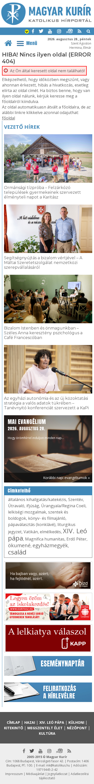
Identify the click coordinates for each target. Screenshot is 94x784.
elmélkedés (50, 531)
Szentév (75, 499)
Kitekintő (13, 728)
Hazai (29, 722)
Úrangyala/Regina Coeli (63, 505)
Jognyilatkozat (57, 774)
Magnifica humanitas (44, 539)
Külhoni (76, 722)
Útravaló (16, 505)
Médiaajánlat (35, 774)
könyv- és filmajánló (46, 518)
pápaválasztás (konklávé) (31, 524)
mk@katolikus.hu (58, 765)
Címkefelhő (19, 491)
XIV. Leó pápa (51, 722)
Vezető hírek (22, 127)
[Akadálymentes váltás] (27, 32)
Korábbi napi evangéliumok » (66, 477)
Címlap (13, 722)
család (17, 552)
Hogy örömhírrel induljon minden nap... (36, 429)
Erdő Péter (76, 539)
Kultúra (47, 733)
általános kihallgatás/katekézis (37, 499)
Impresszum (14, 774)
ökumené (19, 545)
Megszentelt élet (45, 728)
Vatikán (31, 531)
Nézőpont (77, 728)
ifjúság (32, 505)
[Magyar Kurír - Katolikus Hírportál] (46, 23)
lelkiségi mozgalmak (27, 512)
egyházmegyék (50, 545)
